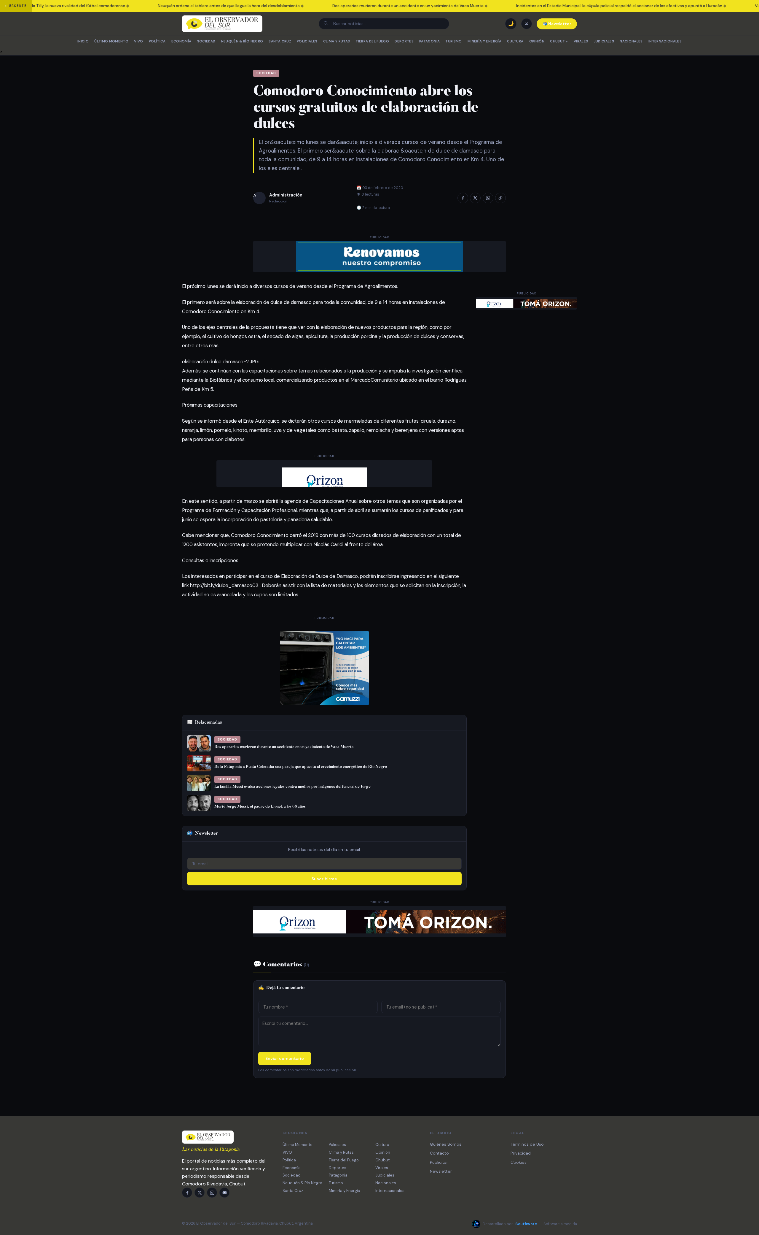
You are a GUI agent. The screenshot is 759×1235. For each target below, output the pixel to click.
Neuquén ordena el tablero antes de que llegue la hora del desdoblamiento (205, 5)
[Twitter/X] (199, 1193)
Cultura (515, 41)
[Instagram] (212, 1193)
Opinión (536, 41)
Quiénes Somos (445, 1144)
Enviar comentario (284, 1058)
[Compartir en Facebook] (462, 198)
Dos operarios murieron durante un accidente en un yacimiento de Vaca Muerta (385, 5)
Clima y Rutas (336, 41)
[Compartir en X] (475, 198)
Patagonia (429, 41)
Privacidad (521, 1153)
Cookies (519, 1162)
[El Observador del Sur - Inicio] (222, 23)
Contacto (439, 1153)
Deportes (404, 41)
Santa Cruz (280, 41)
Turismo (453, 41)
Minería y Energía (484, 41)
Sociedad (206, 41)
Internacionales (665, 41)
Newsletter (441, 1171)
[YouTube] (224, 1193)
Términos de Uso (527, 1144)
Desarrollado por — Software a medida (530, 1223)
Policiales (307, 41)
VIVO (138, 41)
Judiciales (604, 41)
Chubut (559, 41)
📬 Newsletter (557, 23)
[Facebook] (187, 1193)
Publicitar (439, 1162)
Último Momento (111, 41)
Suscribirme (324, 879)
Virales (581, 41)
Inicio (83, 41)
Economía (181, 41)
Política (157, 41)
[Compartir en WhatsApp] (488, 198)
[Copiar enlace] (500, 198)
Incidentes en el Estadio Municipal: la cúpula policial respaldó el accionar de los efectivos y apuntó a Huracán (595, 5)
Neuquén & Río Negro (242, 41)
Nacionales (631, 41)
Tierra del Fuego (372, 41)
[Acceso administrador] (526, 23)
